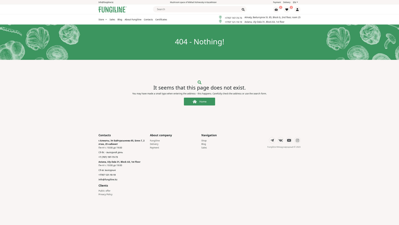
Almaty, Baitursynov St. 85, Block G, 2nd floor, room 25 (272, 17)
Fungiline (155, 140)
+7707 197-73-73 (233, 17)
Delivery (286, 2)
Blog (120, 19)
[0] (276, 9)
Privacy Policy (105, 194)
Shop (204, 140)
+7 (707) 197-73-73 (108, 156)
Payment (277, 2)
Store (101, 19)
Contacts (148, 19)
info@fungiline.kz (108, 179)
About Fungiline (133, 19)
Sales (112, 19)
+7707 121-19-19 (233, 21)
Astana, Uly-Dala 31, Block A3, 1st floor (264, 21)
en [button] (294, 2)
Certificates (161, 19)
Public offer (105, 190)
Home (203, 101)
